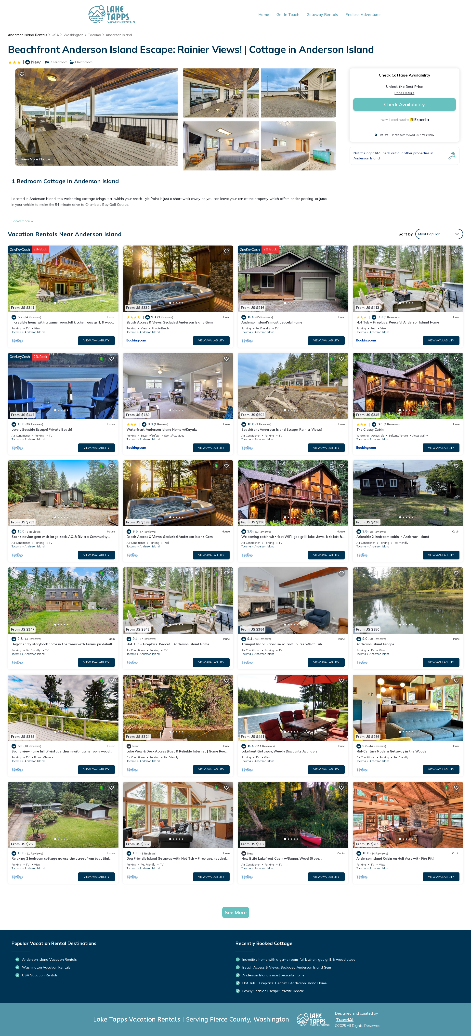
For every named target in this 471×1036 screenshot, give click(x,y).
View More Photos (36, 159)
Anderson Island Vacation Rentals (49, 959)
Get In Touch (287, 14)
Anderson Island (119, 35)
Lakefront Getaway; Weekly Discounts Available (279, 751)
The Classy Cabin (370, 429)
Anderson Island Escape (375, 644)
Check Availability (404, 104)
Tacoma (94, 35)
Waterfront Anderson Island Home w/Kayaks (162, 429)
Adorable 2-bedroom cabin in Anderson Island (392, 537)
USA (55, 35)
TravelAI (344, 1019)
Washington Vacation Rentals (46, 967)
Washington (73, 35)
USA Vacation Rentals (40, 975)
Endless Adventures (363, 14)
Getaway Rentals (322, 14)
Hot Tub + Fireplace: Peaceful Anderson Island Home (397, 322)
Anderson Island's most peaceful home (271, 322)
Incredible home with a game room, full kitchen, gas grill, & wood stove (298, 959)
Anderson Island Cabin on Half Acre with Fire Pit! (394, 858)
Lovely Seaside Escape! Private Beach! (42, 429)
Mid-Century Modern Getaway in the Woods (391, 751)
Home (263, 14)
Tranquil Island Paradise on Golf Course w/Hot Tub (281, 644)
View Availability (96, 340)
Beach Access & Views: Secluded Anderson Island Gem (170, 322)
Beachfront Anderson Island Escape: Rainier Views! (281, 429)
